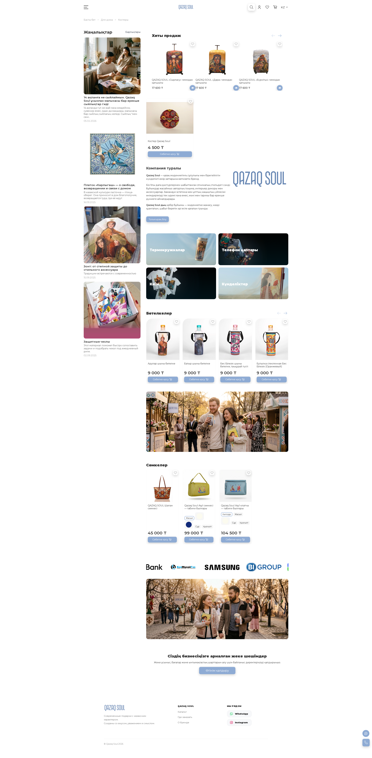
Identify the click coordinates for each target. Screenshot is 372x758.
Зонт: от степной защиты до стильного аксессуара (105, 268)
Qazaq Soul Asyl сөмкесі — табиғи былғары (198, 507)
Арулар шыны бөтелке (161, 363)
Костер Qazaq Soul (159, 141)
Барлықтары (133, 32)
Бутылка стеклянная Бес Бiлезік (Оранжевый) (272, 365)
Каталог (182, 711)
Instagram (241, 722)
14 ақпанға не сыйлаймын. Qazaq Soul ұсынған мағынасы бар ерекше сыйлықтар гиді (111, 101)
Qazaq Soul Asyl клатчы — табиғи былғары (235, 507)
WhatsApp (241, 713)
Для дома (107, 19)
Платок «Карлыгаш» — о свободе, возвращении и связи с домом (109, 186)
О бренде (183, 722)
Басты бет (89, 19)
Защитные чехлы (97, 341)
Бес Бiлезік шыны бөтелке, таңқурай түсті (234, 365)
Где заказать (185, 717)
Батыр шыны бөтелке (197, 363)
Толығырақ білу (157, 219)
